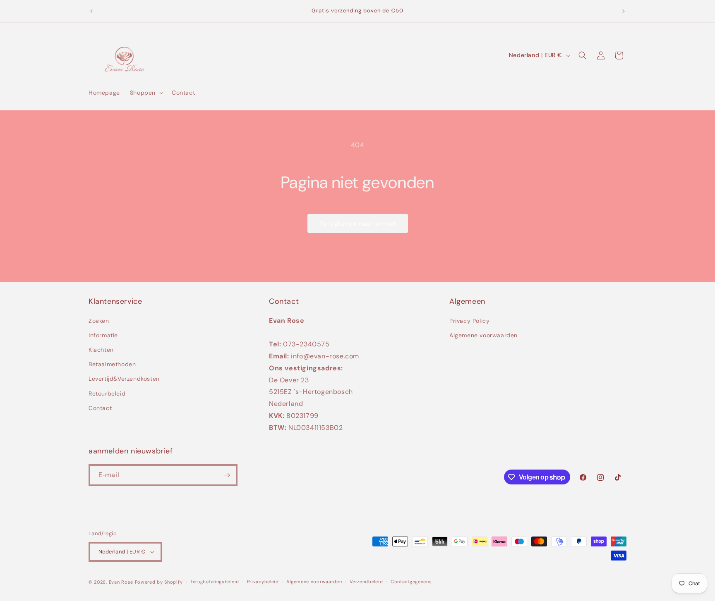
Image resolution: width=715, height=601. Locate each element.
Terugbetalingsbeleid (214, 581)
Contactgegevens (411, 581)
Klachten (101, 349)
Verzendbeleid (366, 581)
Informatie (103, 335)
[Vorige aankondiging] (91, 11)
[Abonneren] (227, 475)
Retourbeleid (107, 393)
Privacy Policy (469, 320)
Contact (100, 408)
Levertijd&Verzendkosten (124, 379)
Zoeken (99, 320)
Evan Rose (121, 582)
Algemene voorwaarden (483, 335)
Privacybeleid (263, 581)
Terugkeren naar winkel (358, 223)
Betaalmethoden (112, 364)
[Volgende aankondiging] (623, 11)
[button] (146, 92)
